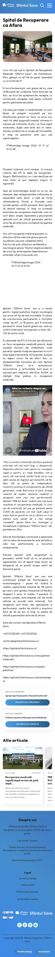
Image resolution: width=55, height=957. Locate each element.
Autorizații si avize (27, 899)
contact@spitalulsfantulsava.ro (21, 641)
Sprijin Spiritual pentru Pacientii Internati (26, 695)
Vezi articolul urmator (27, 724)
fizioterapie (18, 536)
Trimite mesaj (24, 951)
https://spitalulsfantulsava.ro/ (20, 648)
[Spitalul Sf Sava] (20, 5)
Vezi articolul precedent (27, 702)
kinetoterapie (20, 190)
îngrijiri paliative (21, 312)
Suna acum (44, 951)
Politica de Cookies (27, 891)
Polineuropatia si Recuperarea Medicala (26, 717)
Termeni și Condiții (27, 878)
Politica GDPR (27, 885)
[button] (42, 5)
